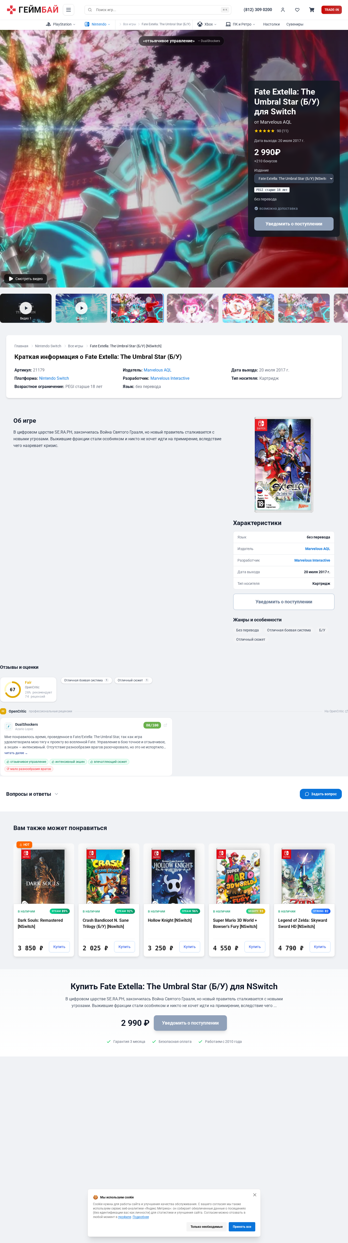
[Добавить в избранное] (65, 847)
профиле (124, 1217)
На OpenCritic (334, 711)
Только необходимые (207, 1227)
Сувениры (294, 24)
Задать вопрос (324, 794)
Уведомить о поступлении (294, 223)
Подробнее (141, 1217)
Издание (261, 170)
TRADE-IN (332, 10)
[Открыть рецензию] (165, 725)
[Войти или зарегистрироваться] (282, 9)
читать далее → (16, 753)
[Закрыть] (254, 1194)
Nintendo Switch (48, 346)
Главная (21, 346)
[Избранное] (297, 9)
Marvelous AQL (158, 370)
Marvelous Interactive (169, 378)
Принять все (242, 1227)
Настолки (271, 24)
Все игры (129, 24)
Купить (59, 947)
